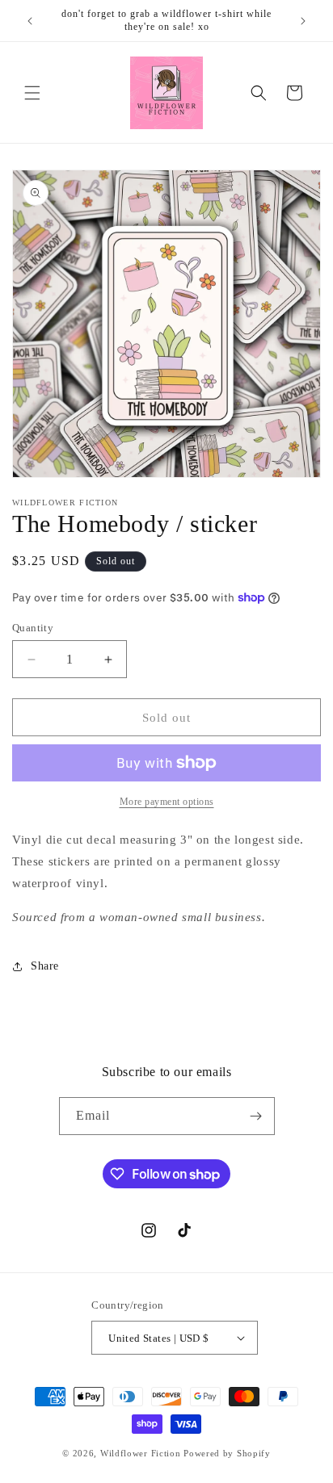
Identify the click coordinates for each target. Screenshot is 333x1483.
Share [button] (45, 966)
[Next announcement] (303, 21)
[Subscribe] (256, 1116)
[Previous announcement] (30, 21)
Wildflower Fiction (140, 1453)
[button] (32, 93)
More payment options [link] (167, 801)
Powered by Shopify (227, 1453)
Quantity (32, 628)
